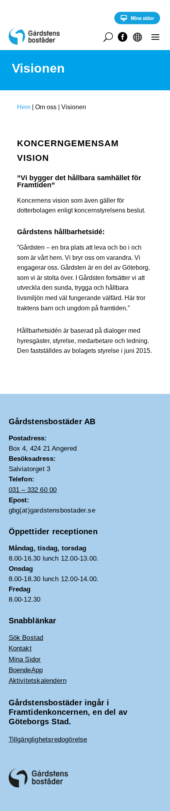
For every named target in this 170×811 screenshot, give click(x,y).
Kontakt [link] (20, 648)
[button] (155, 36)
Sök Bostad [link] (26, 637)
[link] (137, 22)
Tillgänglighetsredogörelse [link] (48, 739)
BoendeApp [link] (26, 670)
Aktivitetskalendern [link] (38, 680)
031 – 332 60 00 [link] (33, 490)
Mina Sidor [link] (25, 659)
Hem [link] (23, 107)
